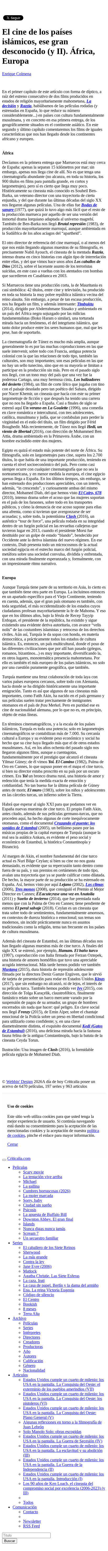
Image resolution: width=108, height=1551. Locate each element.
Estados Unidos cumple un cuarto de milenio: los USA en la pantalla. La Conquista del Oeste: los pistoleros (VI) (63, 1398)
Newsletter (32, 1521)
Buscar (9, 1541)
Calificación (33, 1361)
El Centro (31, 1299)
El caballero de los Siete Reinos (49, 1247)
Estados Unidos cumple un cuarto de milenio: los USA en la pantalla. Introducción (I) (63, 1476)
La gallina (31, 1186)
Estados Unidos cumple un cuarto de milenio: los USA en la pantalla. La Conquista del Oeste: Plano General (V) (63, 1413)
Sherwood (31, 1252)
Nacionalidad (34, 1370)
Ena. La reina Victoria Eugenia (48, 1290)
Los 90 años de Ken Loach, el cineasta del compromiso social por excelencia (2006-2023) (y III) (64, 1488)
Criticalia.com (18, 1158)
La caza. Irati (34, 1280)
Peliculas (20, 1167)
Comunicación (25, 1507)
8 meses (29, 1309)
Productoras (33, 1346)
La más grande (35, 1257)
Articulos (20, 1375)
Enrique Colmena (16, 74)
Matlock (30, 1271)
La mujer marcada (38, 1195)
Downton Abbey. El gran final (48, 1219)
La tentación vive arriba (42, 1177)
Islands (29, 1224)
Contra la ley (33, 1261)
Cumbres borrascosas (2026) (46, 1191)
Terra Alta (31, 1313)
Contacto (30, 1512)
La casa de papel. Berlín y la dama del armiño (61, 1285)
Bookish (30, 1304)
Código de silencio (38, 1295)
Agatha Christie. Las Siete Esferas (51, 1276)
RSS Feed (31, 1526)
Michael (29, 1181)
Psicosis (29, 1210)
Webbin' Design (19, 1081)
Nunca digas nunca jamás (44, 1228)
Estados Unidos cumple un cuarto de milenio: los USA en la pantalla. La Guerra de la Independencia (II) (63, 1465)
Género (29, 1365)
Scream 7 (31, 1233)
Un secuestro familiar (40, 1238)
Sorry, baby (32, 1200)
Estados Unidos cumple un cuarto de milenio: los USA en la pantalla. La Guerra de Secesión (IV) (63, 1438)
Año (26, 1351)
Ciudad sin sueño (37, 1205)
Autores (29, 1356)
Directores (31, 1337)
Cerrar (12, 1144)
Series (18, 1243)
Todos (28, 1502)
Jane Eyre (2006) (37, 1266)
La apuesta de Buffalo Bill (45, 1214)
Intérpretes (31, 1332)
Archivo (19, 1318)
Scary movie (33, 1172)
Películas (30, 1323)
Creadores (31, 1342)
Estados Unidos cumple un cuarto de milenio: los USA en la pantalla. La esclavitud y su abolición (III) (63, 1450)
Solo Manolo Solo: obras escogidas (52, 1431)
